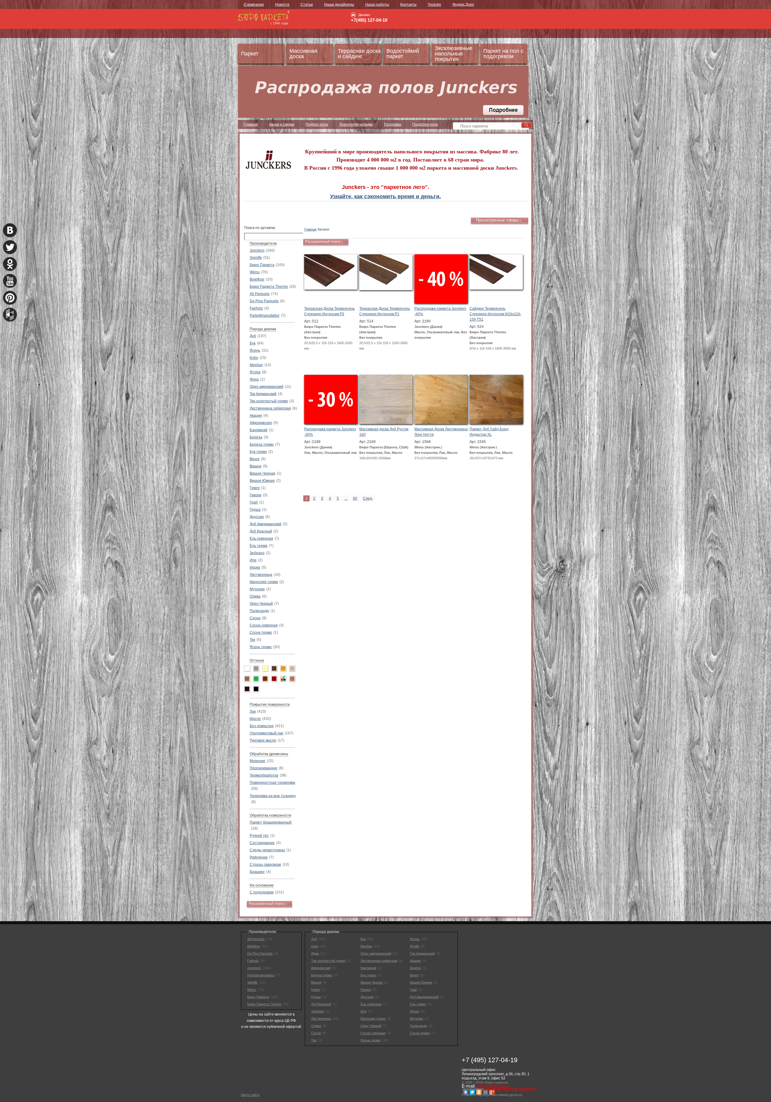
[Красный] (274, 679)
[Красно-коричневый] (265, 679)
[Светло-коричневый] (292, 679)
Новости (282, 4)
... (346, 498)
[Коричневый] (274, 668)
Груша (255, 509)
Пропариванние (263, 768)
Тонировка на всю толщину (273, 796)
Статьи (307, 4)
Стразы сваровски (265, 864)
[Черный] (256, 689)
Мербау (256, 365)
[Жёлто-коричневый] (247, 679)
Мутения (257, 589)
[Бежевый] (292, 668)
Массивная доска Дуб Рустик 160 (383, 432)
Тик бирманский (263, 394)
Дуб (253, 336)
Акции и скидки (281, 124)
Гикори (255, 495)
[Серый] (256, 668)
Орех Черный (261, 603)
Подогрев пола (425, 124)
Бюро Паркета (262, 265)
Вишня (255, 466)
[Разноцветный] (283, 679)
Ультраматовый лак (266, 733)
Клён (254, 358)
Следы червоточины (267, 850)
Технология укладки (356, 124)
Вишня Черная (262, 473)
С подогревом (261, 892)
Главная (251, 124)
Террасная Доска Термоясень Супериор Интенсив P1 (384, 311)
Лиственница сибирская (270, 408)
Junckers (257, 250)
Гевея (255, 488)
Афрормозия (261, 423)
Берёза (256, 437)
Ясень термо (261, 647)
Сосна (255, 618)
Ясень (255, 350)
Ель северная (261, 538)
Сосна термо (261, 632)
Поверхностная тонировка (272, 782)
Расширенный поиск (266, 904)
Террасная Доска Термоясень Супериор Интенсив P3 (329, 311)
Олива (255, 596)
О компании (254, 4)
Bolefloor (257, 279)
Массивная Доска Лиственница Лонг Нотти (441, 432)
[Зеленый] (256, 679)
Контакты (408, 4)
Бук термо (258, 452)
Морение (257, 761)
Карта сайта (250, 1095)
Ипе (253, 560)
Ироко (255, 567)
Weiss (255, 272)
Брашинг (257, 872)
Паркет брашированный (271, 822)
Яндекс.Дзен (463, 4)
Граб (254, 502)
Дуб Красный (261, 531)
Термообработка (264, 775)
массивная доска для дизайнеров (510, 1089)
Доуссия (257, 517)
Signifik (256, 258)
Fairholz (256, 308)
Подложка (392, 124)
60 (355, 498)
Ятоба (255, 372)
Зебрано (257, 553)
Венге (255, 459)
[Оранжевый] (283, 668)
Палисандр (259, 611)
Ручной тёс (259, 836)
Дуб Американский (265, 524)
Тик (252, 640)
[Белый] (247, 668)
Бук (252, 343)
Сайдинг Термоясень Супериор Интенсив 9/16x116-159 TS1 (495, 314)
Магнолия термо (264, 582)
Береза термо (262, 444)
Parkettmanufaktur (264, 315)
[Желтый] (265, 668)
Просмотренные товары (497, 220)
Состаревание (262, 843)
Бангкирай (258, 430)
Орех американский (266, 387)
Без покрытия (261, 726)
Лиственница (261, 575)
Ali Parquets (260, 294)
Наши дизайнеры (339, 4)
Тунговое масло (263, 740)
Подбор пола (316, 124)
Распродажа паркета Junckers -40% (440, 311)
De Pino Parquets (264, 301)
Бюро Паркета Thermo (269, 286)
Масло (255, 719)
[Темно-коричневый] (247, 689)
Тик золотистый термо (269, 401)
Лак (253, 711)
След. (368, 498)
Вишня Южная (262, 481)
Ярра (254, 379)
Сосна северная (264, 625)
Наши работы (377, 4)
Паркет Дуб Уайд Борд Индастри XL (489, 432)
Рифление (259, 857)
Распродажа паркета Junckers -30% (330, 432)
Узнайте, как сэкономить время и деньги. (385, 196)
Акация (256, 415)
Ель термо (258, 546)
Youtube (434, 4)
